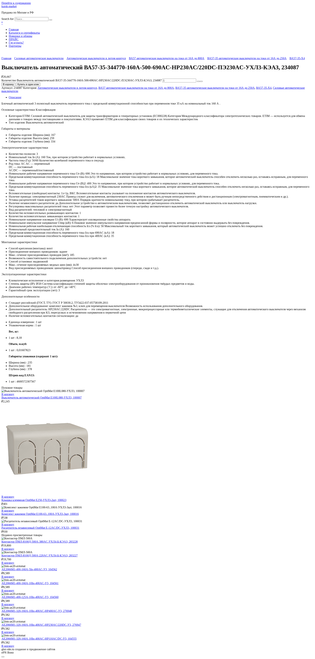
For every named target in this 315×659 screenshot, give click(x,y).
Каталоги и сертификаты (24, 32)
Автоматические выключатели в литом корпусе (96, 58)
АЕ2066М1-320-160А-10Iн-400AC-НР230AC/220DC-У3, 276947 (41, 624)
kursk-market (9, 6)
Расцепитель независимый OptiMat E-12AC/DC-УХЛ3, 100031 (40, 527)
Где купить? (16, 42)
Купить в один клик (28, 84)
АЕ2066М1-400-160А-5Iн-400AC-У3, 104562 (29, 569)
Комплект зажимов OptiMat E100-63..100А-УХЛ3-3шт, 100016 (40, 513)
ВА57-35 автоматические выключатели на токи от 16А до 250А (247, 58)
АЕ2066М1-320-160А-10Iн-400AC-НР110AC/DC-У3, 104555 (39, 638)
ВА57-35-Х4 (297, 58)
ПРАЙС (14, 39)
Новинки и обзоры (20, 36)
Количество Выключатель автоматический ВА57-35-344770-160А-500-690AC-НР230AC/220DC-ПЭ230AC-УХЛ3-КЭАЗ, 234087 (81, 80)
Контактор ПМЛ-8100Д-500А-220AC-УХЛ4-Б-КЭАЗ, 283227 (39, 555)
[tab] (161, 97)
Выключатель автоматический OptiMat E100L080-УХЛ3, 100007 (41, 397)
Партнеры (15, 45)
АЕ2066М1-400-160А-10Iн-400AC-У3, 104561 (30, 583)
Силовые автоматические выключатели (39, 58)
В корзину (8, 84)
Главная (14, 29)
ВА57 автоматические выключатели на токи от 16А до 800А (166, 58)
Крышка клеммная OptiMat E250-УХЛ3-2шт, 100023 (33, 500)
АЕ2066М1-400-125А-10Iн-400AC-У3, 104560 (30, 597)
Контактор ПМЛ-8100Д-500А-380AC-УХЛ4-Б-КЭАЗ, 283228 (39, 541)
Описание (15, 97)
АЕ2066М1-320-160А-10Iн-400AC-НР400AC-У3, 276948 (36, 610)
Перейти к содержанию (16, 3)
